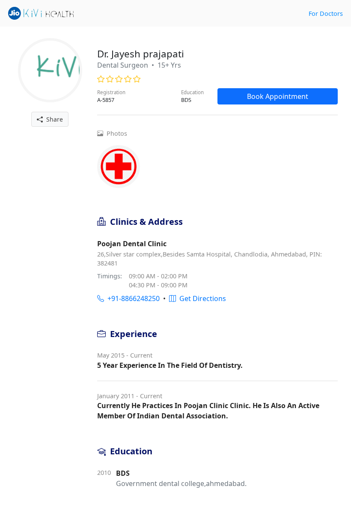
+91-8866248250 (132, 298)
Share (53, 119)
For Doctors (326, 13)
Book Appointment (277, 96)
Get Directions (201, 298)
